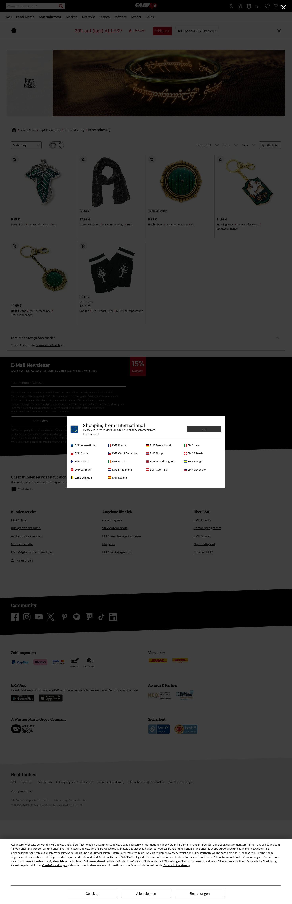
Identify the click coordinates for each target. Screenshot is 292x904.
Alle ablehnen (146, 893)
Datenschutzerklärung (176, 865)
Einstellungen (200, 894)
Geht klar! (92, 893)
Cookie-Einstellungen (54, 865)
